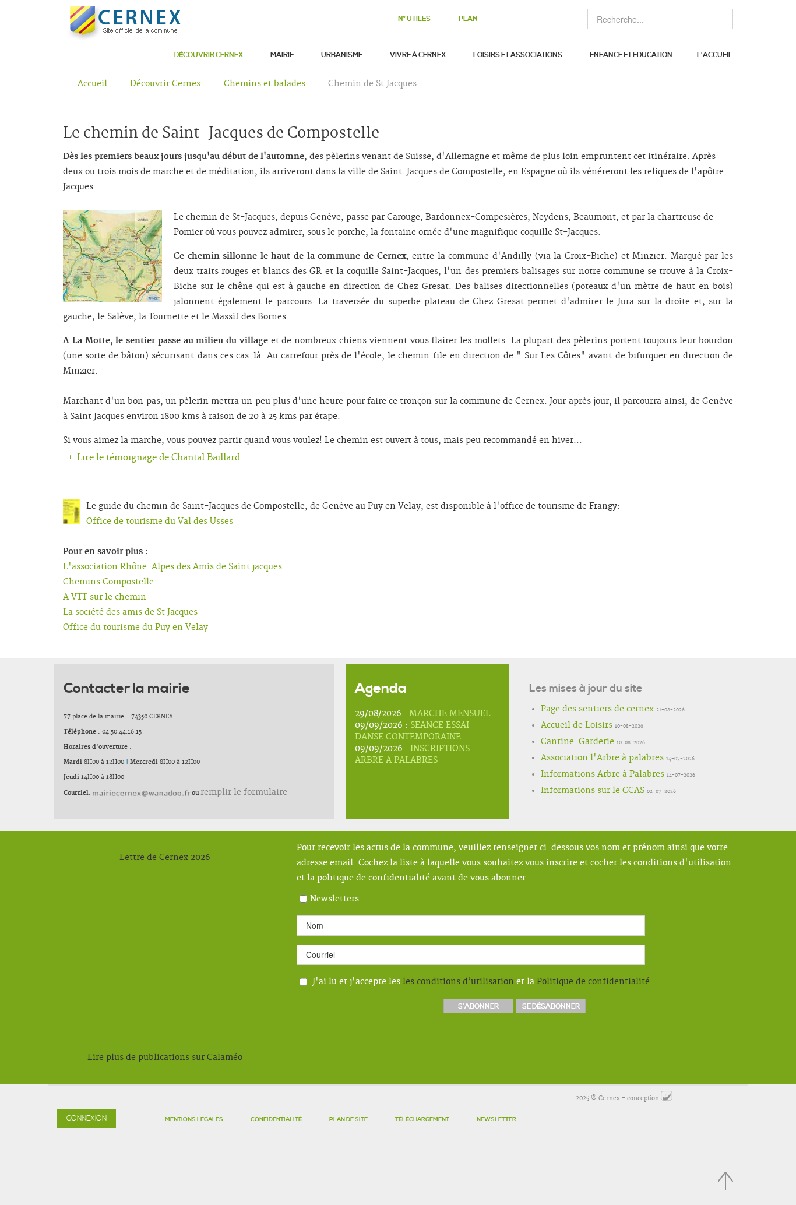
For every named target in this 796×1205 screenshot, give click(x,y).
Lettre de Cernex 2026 (164, 857)
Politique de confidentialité (593, 982)
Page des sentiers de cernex (582, 709)
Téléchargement (422, 1119)
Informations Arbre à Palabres (586, 774)
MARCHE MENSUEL (450, 714)
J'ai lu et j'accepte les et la (480, 982)
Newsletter (496, 1119)
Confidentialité (276, 1119)
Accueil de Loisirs (566, 726)
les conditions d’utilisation (458, 982)
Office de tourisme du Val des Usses (159, 521)
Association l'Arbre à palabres (585, 758)
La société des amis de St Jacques (130, 612)
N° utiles (414, 19)
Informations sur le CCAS (578, 791)
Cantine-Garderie (567, 742)
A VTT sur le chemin (104, 597)
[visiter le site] (666, 1098)
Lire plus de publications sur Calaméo (164, 1057)
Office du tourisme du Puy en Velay (135, 627)
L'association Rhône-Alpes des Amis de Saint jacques (172, 567)
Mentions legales (194, 1119)
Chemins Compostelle (108, 582)
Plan (468, 19)
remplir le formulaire (231, 792)
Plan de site (348, 1119)
